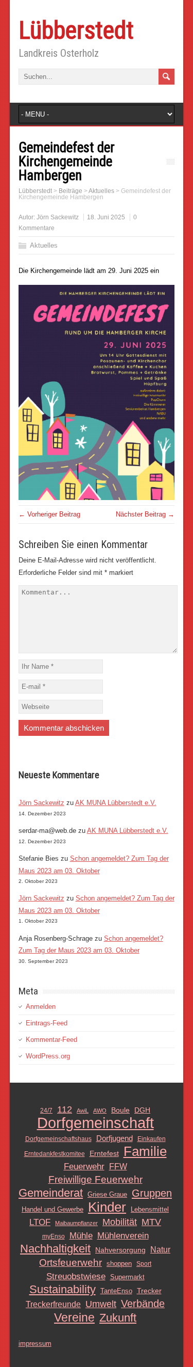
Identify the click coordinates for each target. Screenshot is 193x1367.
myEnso (53, 1236)
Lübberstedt (76, 30)
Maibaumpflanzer (76, 1223)
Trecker (149, 1291)
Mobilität (119, 1222)
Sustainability (62, 1289)
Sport (143, 1263)
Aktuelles (44, 245)
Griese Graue (107, 1194)
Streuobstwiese (76, 1276)
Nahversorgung (120, 1250)
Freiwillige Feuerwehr (95, 1179)
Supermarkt (127, 1277)
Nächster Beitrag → (145, 514)
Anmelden (41, 1006)
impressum (35, 1343)
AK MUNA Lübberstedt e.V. (115, 803)
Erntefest (104, 1153)
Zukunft (117, 1318)
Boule (120, 1110)
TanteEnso (116, 1291)
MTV (151, 1222)
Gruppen (152, 1193)
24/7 (46, 1110)
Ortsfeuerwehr (70, 1262)
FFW (118, 1166)
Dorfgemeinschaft (95, 1123)
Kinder (107, 1207)
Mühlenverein (123, 1235)
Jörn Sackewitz (58, 217)
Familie (145, 1151)
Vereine (74, 1317)
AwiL (83, 1110)
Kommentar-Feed (51, 1039)
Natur (160, 1249)
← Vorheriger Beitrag (49, 514)
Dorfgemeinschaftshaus (58, 1139)
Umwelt (100, 1304)
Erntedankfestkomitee (54, 1153)
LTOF (39, 1222)
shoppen (119, 1263)
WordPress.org (48, 1056)
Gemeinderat (51, 1193)
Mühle (81, 1235)
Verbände (143, 1303)
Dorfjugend (114, 1138)
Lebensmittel (150, 1209)
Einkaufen (151, 1139)
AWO (100, 1110)
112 (64, 1109)
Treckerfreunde (53, 1304)
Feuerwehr (84, 1166)
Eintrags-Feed (46, 1023)
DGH (142, 1110)
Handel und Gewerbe (52, 1209)
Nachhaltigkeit (55, 1249)
